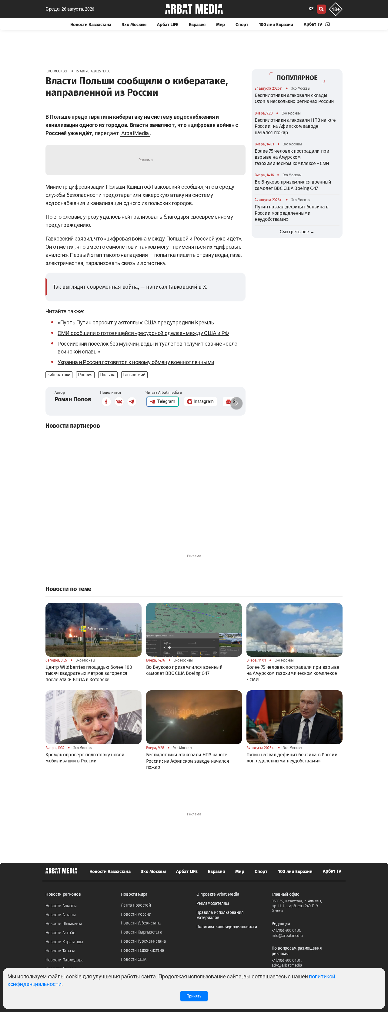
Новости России (136, 914)
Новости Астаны (60, 914)
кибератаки (59, 374)
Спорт (242, 24)
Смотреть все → (297, 231)
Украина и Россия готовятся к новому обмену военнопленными (136, 362)
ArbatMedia (135, 133)
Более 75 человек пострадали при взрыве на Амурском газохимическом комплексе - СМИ (292, 157)
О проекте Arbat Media (217, 894)
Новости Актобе (60, 932)
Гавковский (134, 374)
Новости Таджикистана (142, 950)
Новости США (133, 959)
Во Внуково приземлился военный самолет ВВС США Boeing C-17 (293, 185)
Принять (194, 996)
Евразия (197, 24)
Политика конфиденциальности (226, 926)
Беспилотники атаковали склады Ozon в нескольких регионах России (294, 98)
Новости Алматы (61, 905)
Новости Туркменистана (143, 941)
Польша (107, 374)
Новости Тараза (60, 951)
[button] (236, 403)
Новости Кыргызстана (141, 932)
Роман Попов (73, 399)
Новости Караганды (64, 941)
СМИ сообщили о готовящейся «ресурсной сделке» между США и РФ (143, 333)
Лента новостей (136, 905)
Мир (220, 24)
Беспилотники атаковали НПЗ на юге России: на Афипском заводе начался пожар (295, 126)
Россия (85, 374)
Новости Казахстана (91, 24)
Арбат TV (313, 24)
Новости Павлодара (64, 960)
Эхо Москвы (134, 24)
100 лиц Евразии (276, 24)
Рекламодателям (212, 903)
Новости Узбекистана (141, 923)
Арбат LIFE (167, 24)
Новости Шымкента (63, 923)
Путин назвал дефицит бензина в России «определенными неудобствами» (292, 213)
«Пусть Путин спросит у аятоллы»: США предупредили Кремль (136, 322)
